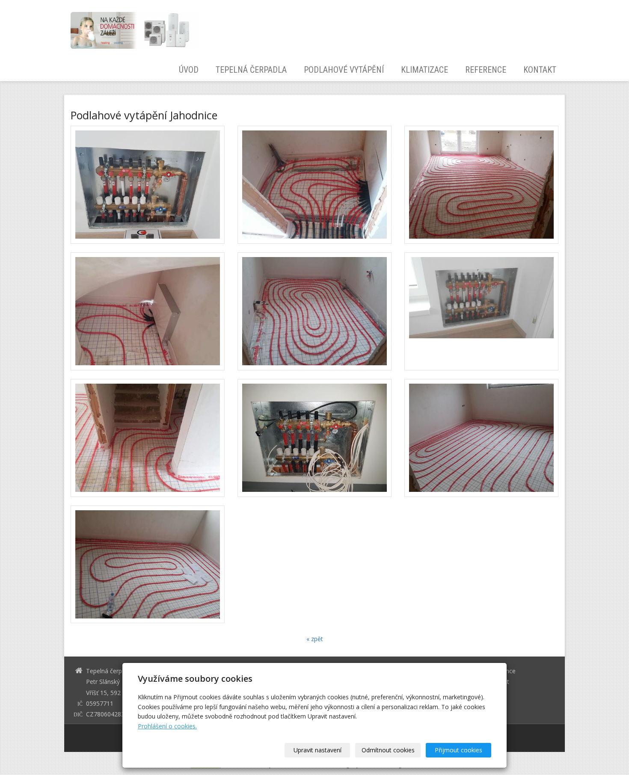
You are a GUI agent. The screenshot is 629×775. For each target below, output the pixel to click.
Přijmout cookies (458, 750)
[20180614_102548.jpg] (148, 565)
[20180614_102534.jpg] (314, 185)
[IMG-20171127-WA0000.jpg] (314, 438)
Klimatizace (424, 70)
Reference (485, 70)
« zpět (314, 639)
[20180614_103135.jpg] (148, 438)
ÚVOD (189, 70)
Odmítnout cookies (388, 750)
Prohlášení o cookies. (167, 726)
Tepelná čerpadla (251, 70)
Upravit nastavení (317, 750)
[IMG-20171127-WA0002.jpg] (148, 185)
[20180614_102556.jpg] (314, 311)
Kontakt (539, 70)
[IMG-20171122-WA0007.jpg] (481, 311)
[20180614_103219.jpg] (148, 311)
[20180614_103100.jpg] (481, 185)
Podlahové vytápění (344, 70)
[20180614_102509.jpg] (481, 438)
